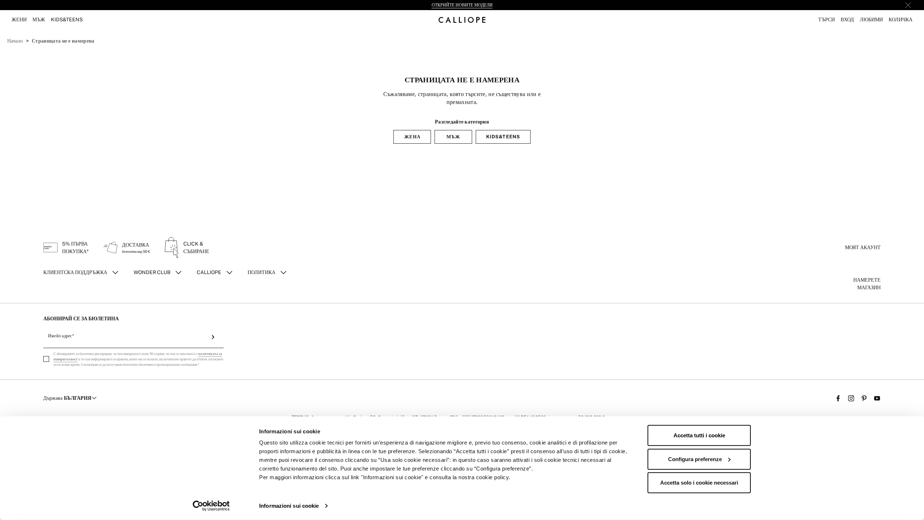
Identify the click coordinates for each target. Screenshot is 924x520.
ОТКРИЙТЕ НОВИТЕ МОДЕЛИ (462, 5)
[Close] (908, 5)
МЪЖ (453, 136)
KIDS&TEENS (503, 136)
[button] (826, 19)
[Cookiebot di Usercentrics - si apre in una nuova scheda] (211, 505)
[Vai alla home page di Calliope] (462, 19)
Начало (15, 41)
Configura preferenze (695, 459)
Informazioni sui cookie (289, 506)
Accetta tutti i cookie (699, 435)
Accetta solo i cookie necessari (699, 483)
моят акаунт (863, 247)
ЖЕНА (412, 136)
